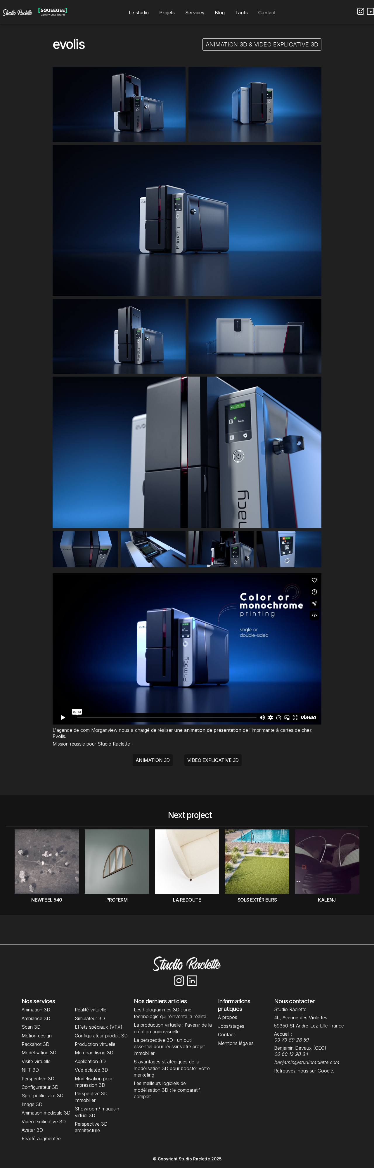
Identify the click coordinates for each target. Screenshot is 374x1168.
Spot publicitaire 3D (42, 1095)
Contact (267, 12)
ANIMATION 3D (153, 760)
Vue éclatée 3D (91, 1070)
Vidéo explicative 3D (44, 1121)
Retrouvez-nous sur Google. (304, 1071)
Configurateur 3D (40, 1087)
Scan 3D (31, 1027)
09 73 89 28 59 (291, 1040)
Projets (167, 12)
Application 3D (90, 1061)
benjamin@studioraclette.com (306, 1062)
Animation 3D (36, 1010)
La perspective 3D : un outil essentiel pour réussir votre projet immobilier (169, 1046)
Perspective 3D (38, 1079)
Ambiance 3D (36, 1018)
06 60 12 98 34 (291, 1054)
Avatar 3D (32, 1130)
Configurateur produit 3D (101, 1036)
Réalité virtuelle (90, 1010)
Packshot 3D (35, 1044)
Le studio (139, 12)
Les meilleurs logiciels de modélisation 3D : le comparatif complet (167, 1089)
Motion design (37, 1036)
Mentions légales (236, 1043)
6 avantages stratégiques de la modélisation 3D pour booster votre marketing (172, 1068)
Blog (220, 12)
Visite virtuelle (36, 1061)
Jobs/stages (231, 1026)
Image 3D (32, 1104)
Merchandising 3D (94, 1053)
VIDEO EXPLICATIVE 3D (213, 760)
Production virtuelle (95, 1044)
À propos (227, 1017)
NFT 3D (31, 1070)
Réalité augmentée (41, 1138)
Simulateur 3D (90, 1018)
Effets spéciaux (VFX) (98, 1027)
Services (194, 12)
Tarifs (241, 12)
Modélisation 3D (39, 1053)
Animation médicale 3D (46, 1113)
